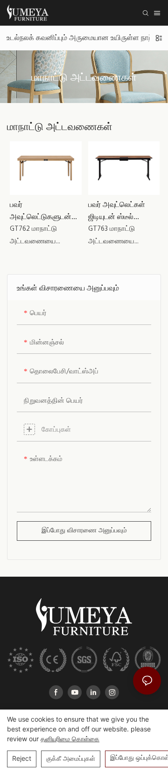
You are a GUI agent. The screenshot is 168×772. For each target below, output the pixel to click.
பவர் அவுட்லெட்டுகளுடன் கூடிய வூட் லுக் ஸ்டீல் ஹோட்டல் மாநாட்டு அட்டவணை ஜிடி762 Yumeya (41, 210)
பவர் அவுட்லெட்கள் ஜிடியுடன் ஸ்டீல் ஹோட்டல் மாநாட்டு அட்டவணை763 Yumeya (116, 210)
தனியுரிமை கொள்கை (70, 739)
